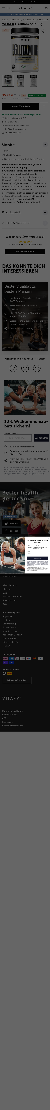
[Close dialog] (48, 538)
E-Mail (28, 551)
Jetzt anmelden (37, 558)
